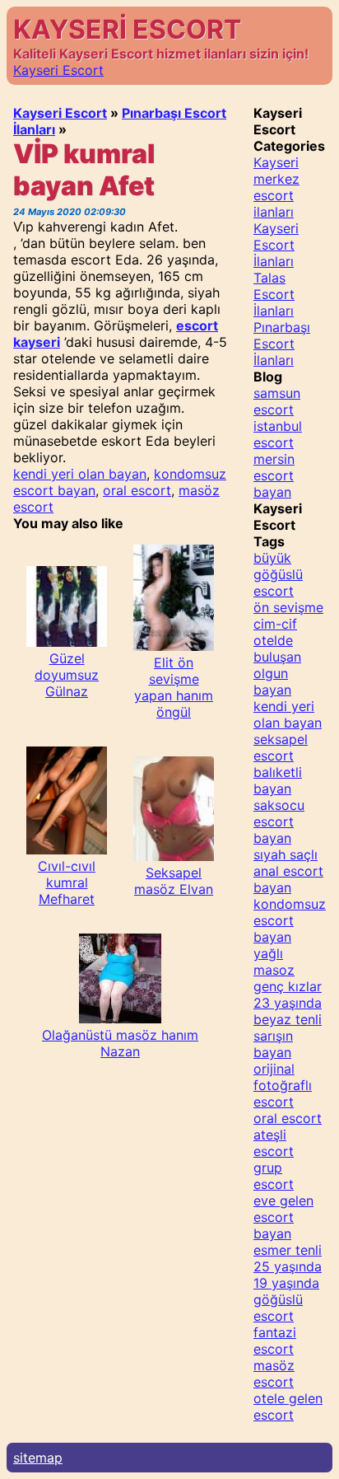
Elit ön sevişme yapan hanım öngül (173, 687)
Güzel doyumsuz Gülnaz (67, 675)
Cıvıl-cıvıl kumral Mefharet (66, 882)
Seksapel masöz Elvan (173, 880)
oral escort (137, 490)
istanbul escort (277, 434)
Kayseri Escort (58, 70)
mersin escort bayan (274, 475)
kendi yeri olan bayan (79, 474)
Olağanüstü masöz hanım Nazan (120, 1043)
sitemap (38, 1457)
